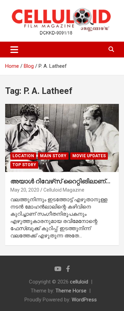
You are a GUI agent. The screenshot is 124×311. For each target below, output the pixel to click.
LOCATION (23, 155)
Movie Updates (89, 155)
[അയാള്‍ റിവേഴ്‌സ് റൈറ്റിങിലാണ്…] (62, 138)
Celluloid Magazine (63, 190)
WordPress (84, 300)
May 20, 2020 (24, 190)
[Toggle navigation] (14, 49)
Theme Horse (70, 291)
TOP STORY (24, 164)
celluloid (79, 282)
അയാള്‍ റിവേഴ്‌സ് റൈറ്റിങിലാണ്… (60, 181)
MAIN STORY (53, 155)
